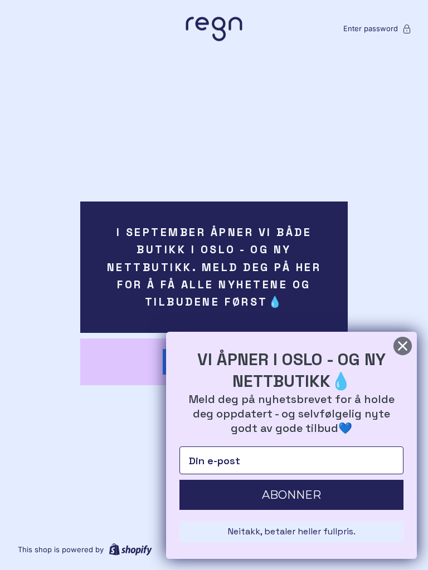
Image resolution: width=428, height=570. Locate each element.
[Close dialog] (402, 346)
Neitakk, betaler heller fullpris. (292, 531)
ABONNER (291, 495)
